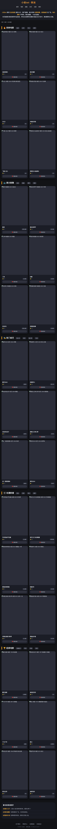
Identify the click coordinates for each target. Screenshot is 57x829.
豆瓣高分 (19, 648)
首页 (17, 7)
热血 (18, 493)
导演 (31, 648)
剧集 (26, 7)
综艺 (31, 7)
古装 (18, 183)
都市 (29, 183)
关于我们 (18, 824)
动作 (23, 28)
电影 (22, 7)
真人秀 (18, 338)
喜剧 (34, 183)
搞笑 (34, 493)
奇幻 (29, 493)
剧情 (34, 28)
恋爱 (23, 493)
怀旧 (25, 648)
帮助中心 (25, 824)
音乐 (24, 338)
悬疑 (23, 183)
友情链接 (32, 824)
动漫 (35, 7)
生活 (37, 338)
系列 (37, 648)
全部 (18, 28)
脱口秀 (30, 338)
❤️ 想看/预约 (15, 77)
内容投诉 (39, 824)
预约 (39, 7)
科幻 (29, 28)
